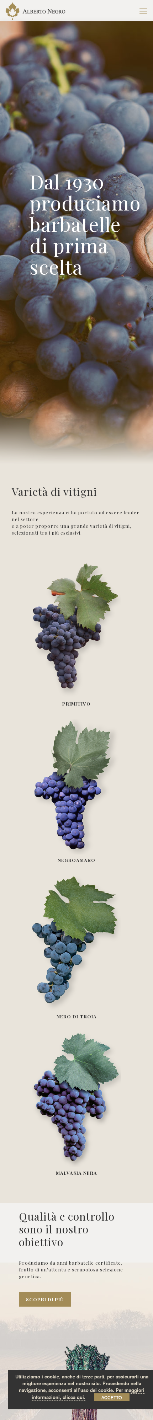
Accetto (111, 1397)
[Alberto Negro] (35, 11)
